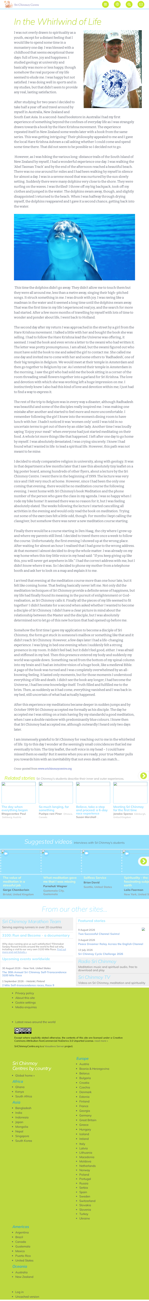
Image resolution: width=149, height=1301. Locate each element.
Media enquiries (26, 1007)
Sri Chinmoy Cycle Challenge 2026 (100, 954)
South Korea (23, 1141)
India (18, 1113)
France (83, 1106)
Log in (19, 1292)
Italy (82, 1144)
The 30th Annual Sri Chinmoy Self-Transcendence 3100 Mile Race (34, 973)
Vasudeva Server (54, 1046)
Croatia (84, 1083)
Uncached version (27, 1296)
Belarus (84, 1073)
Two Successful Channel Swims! (99, 934)
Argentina (22, 1232)
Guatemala (22, 1246)
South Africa (23, 1096)
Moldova (85, 1161)
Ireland (84, 1139)
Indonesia (22, 1117)
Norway (84, 1170)
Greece (83, 1125)
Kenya (19, 1091)
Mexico (20, 1251)
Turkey (83, 1214)
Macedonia (86, 1157)
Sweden (84, 1196)
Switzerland (87, 1201)
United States (24, 1260)
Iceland (84, 1134)
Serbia (83, 1187)
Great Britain (87, 1120)
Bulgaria (85, 1078)
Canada (20, 1242)
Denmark (85, 1092)
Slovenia (85, 1209)
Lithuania (85, 1152)
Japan (19, 1122)
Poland (84, 1174)
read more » (101, 1040)
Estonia (84, 1097)
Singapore (22, 1136)
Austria (84, 1064)
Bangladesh (23, 1108)
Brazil (19, 1237)
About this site (25, 998)
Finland (84, 1101)
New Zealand (24, 1277)
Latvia (83, 1148)
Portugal (85, 1179)
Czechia (84, 1087)
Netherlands (87, 1166)
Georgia (84, 1111)
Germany (85, 1115)
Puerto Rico (23, 1256)
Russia (83, 1183)
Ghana (19, 1087)
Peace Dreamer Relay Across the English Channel (110, 944)
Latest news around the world (35, 1022)
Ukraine (84, 1218)
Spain (83, 1192)
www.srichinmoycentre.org (55, 768)
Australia (21, 1272)
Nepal (19, 1131)
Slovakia (85, 1205)
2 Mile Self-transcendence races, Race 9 (28, 985)
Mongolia (21, 1127)
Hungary (85, 1129)
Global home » (25, 1075)
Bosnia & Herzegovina (94, 1069)
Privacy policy (24, 993)
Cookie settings (25, 1002)
